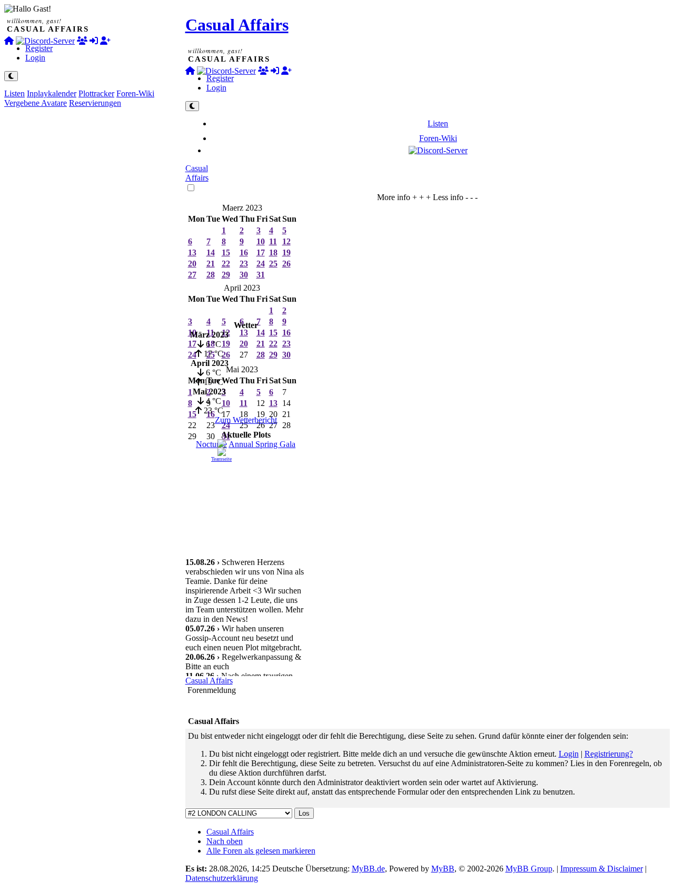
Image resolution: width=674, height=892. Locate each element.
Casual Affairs (237, 24)
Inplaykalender (51, 93)
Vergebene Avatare (35, 102)
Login (35, 57)
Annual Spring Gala (262, 444)
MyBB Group (529, 868)
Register (39, 48)
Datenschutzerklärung (221, 878)
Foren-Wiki (135, 93)
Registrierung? (608, 753)
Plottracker (96, 93)
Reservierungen (95, 102)
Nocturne (211, 444)
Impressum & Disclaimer (601, 868)
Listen (14, 93)
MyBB (442, 868)
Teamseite (221, 459)
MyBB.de (368, 868)
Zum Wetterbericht (246, 419)
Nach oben (224, 841)
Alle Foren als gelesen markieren (260, 850)
